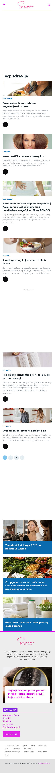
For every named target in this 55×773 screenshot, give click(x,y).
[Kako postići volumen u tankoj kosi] (27, 141)
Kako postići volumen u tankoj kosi (24, 156)
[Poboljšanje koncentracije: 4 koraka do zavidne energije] (27, 359)
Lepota (7, 152)
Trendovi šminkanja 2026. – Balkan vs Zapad (23, 547)
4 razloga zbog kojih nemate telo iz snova (24, 261)
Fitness (7, 256)
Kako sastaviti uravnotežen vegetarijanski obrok (19, 104)
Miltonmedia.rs (44, 763)
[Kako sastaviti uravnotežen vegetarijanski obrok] (27, 88)
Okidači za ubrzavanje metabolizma (24, 431)
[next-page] (22, 457)
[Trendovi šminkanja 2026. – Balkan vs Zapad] (27, 531)
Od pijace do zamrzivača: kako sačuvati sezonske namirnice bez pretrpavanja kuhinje (26, 585)
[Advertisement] (27, 40)
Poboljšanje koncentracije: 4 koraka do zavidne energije (26, 376)
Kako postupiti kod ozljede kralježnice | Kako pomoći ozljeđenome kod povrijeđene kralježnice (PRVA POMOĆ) (27, 207)
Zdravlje (7, 98)
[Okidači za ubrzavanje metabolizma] (27, 415)
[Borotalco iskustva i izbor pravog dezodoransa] (27, 608)
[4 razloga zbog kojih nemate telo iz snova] (27, 245)
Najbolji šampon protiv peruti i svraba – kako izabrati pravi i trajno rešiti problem (26, 694)
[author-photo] (6, 124)
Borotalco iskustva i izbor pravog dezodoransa (26, 624)
